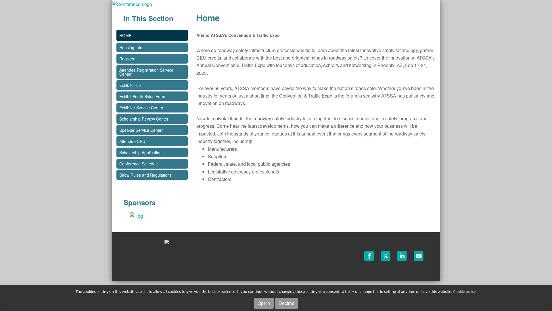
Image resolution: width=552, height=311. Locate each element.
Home (125, 35)
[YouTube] (418, 255)
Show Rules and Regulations (145, 175)
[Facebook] (369, 255)
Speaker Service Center (141, 130)
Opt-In (264, 303)
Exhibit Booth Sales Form (142, 96)
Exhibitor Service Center (141, 107)
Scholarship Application (140, 152)
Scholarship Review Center (143, 119)
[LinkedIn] (402, 255)
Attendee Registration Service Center (146, 72)
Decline (286, 303)
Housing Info (130, 47)
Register (127, 59)
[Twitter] (386, 255)
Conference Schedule (139, 164)
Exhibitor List (131, 85)
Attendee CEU (132, 141)
